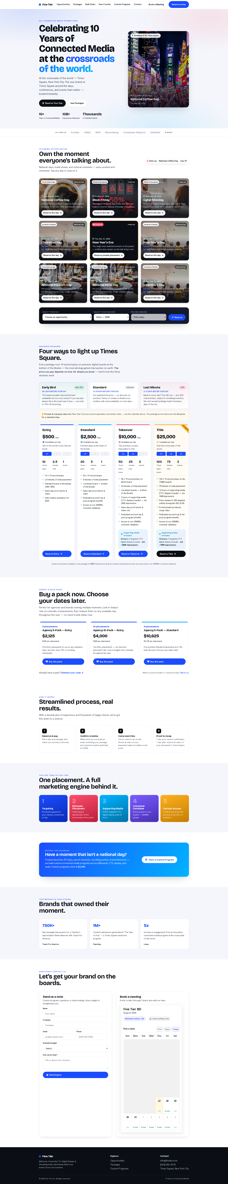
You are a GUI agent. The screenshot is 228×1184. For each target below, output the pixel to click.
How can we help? (50, 1055)
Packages (77, 4)
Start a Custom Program (161, 859)
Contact (137, 4)
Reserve (178, 317)
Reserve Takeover (131, 553)
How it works (105, 4)
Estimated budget (50, 1043)
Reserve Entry (52, 553)
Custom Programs (122, 4)
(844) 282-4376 (168, 1164)
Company (47, 1020)
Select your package (104, 312)
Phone (79, 1031)
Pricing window (139, 312)
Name (45, 1008)
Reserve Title (166, 553)
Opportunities (63, 4)
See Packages (77, 103)
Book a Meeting (156, 4)
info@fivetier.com (168, 1160)
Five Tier (47, 4)
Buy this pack (55, 661)
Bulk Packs (90, 4)
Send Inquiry (55, 1074)
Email (45, 1031)
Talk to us (184, 672)
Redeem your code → (72, 672)
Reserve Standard (92, 553)
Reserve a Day (179, 4)
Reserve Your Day (54, 103)
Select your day (50, 312)
